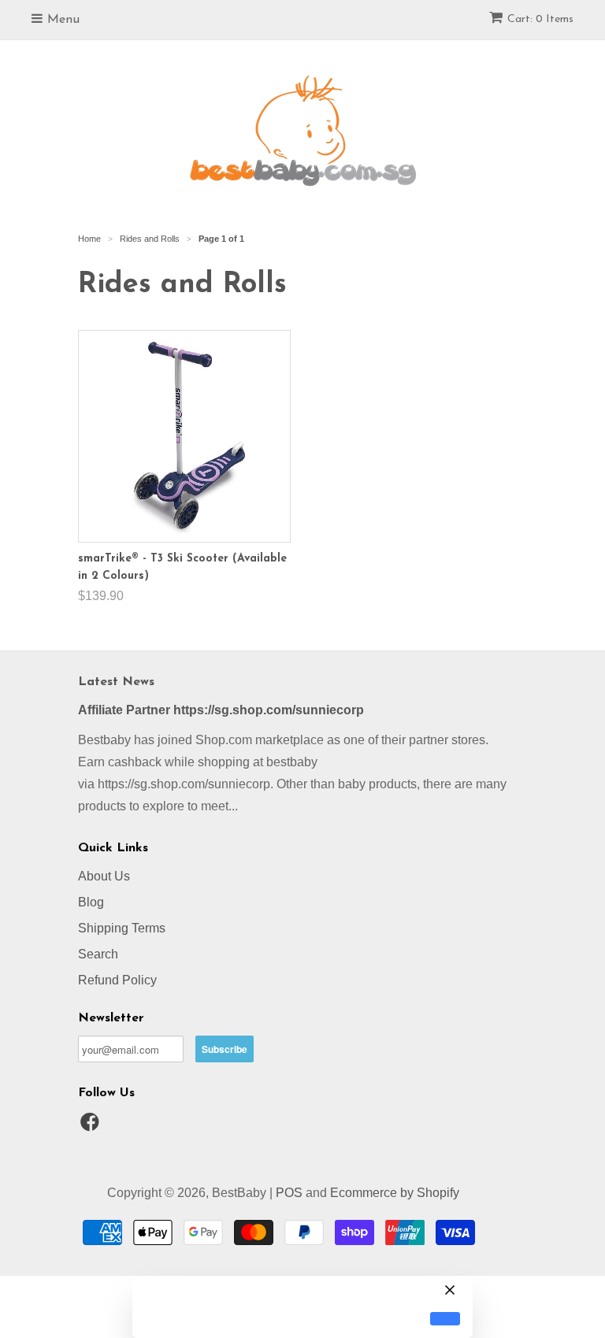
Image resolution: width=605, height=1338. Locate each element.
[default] (445, 1318)
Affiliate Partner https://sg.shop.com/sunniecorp (221, 710)
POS (289, 1192)
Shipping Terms (121, 928)
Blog (91, 902)
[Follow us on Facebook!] (92, 1126)
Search (98, 954)
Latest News (116, 682)
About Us (104, 876)
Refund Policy (117, 980)
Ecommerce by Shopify (394, 1192)
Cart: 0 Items (540, 19)
